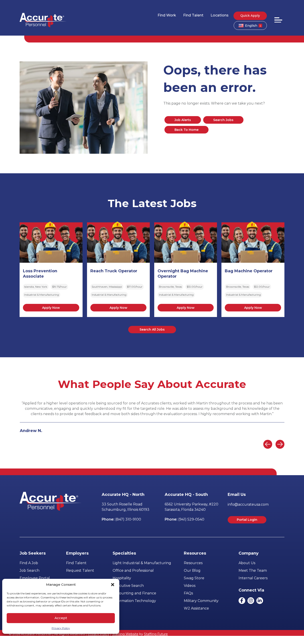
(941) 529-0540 (191, 519)
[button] (112, 584)
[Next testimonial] (280, 444)
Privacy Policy (61, 628)
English (251, 26)
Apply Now (51, 308)
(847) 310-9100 (128, 519)
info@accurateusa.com (248, 504)
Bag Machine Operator (249, 271)
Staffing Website (125, 634)
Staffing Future (156, 634)
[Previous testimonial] (267, 444)
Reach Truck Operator (113, 271)
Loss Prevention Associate (40, 274)
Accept (61, 618)
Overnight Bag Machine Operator (183, 274)
